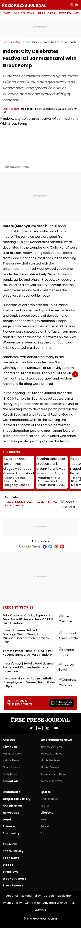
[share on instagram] (48, 728)
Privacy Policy (12, 903)
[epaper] (71, 5)
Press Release (13, 885)
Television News (51, 781)
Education (10, 781)
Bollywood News (51, 747)
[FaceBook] (44, 546)
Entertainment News (56, 740)
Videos (8, 865)
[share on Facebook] (23, 728)
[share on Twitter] (31, 728)
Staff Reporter (11, 108)
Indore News (11, 760)
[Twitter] (50, 546)
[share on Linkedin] (39, 728)
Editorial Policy (31, 896)
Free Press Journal (24, 5)
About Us (12, 896)
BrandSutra (11, 792)
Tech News (11, 858)
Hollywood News (51, 753)
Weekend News (14, 879)
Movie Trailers (49, 767)
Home (6, 13)
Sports (45, 792)
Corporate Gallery (16, 799)
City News (10, 747)
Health (44, 819)
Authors (40, 910)
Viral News (10, 872)
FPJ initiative (12, 806)
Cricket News (49, 799)
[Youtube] (62, 546)
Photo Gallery (13, 851)
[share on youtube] (56, 728)
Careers (49, 896)
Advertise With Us (55, 903)
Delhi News (10, 774)
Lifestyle (46, 813)
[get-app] (77, 5)
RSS (72, 903)
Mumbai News (24, 13)
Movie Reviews (50, 760)
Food (43, 833)
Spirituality (11, 833)
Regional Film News (53, 774)
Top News (10, 844)
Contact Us (32, 903)
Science (9, 826)
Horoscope (11, 813)
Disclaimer (64, 896)
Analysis (9, 740)
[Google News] (29, 546)
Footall (45, 806)
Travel (44, 826)
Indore (16, 42)
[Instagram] (56, 546)
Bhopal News (11, 767)
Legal (7, 819)
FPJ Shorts (46, 13)
